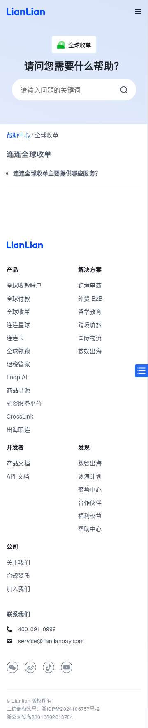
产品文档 (18, 463)
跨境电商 (90, 285)
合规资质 (18, 575)
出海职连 (18, 429)
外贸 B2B (90, 298)
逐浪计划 (90, 476)
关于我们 (18, 562)
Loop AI (17, 377)
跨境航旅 (90, 324)
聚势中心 (90, 489)
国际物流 (90, 337)
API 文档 (18, 476)
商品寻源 (18, 390)
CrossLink (20, 416)
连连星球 (18, 324)
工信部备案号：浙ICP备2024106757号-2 (53, 708)
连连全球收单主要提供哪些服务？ (57, 173)
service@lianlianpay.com (51, 641)
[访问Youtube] (66, 667)
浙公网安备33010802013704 (40, 716)
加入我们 (18, 588)
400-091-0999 (37, 629)
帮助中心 (18, 135)
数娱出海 (90, 351)
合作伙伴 (90, 502)
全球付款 (18, 298)
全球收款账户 (24, 285)
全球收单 (18, 311)
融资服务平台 (24, 403)
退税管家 (18, 364)
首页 (26, 11)
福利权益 (90, 515)
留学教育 (90, 311)
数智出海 (90, 463)
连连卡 (15, 337)
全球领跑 (18, 351)
